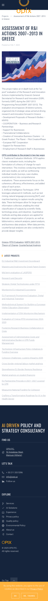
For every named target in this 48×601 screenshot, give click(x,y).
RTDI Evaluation (16, 242)
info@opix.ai (12, 477)
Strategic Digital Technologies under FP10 (21, 284)
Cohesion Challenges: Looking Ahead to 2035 (22, 358)
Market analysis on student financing (18, 375)
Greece (5, 242)
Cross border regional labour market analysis (22, 363)
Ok (15, 595)
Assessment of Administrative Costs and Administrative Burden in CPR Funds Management (20, 340)
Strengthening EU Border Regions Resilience (22, 369)
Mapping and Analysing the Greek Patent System (24, 266)
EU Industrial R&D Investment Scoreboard (21, 261)
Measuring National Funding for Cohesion (21, 390)
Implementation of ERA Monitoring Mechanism (23, 313)
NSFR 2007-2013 (32, 242)
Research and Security (12, 278)
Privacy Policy (36, 589)
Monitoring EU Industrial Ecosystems (19, 289)
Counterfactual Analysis (30, 245)
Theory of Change (10, 245)
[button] (3, 5)
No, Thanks (29, 595)
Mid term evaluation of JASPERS (17, 272)
